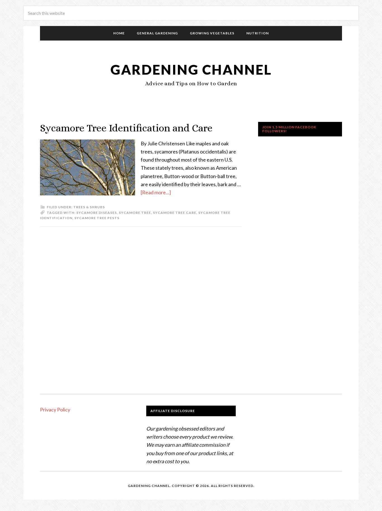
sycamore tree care (174, 212)
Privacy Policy (55, 409)
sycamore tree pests (96, 218)
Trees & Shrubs (89, 207)
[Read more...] (156, 192)
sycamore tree (135, 212)
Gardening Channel (191, 69)
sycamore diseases (96, 212)
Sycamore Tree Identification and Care (126, 128)
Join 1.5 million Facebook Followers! (289, 129)
